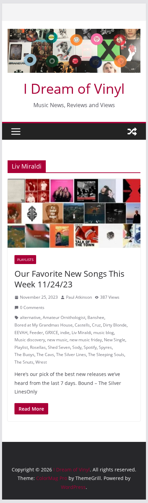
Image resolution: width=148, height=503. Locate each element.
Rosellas (38, 347)
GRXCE (51, 332)
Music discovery (29, 340)
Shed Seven (59, 347)
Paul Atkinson (79, 297)
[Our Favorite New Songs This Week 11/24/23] (74, 213)
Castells (82, 325)
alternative (30, 317)
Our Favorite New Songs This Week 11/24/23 (69, 279)
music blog (103, 332)
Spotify (90, 347)
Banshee (95, 317)
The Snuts (23, 362)
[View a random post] (132, 131)
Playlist (21, 347)
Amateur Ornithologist (64, 317)
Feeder (36, 332)
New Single (114, 340)
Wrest (41, 362)
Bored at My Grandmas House (43, 325)
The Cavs (45, 354)
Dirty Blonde (115, 325)
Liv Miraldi (81, 332)
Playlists (25, 259)
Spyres (105, 347)
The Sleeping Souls (106, 354)
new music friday (86, 340)
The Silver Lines (71, 354)
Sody (77, 347)
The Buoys (24, 354)
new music (57, 340)
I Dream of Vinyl (74, 88)
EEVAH (21, 332)
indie (65, 332)
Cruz (96, 325)
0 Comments (32, 307)
